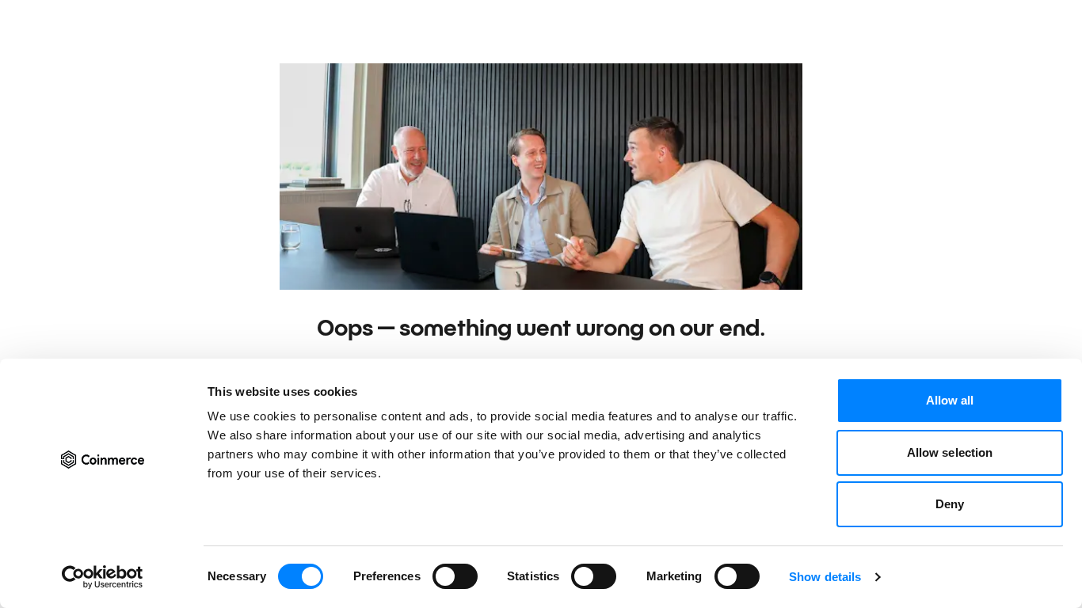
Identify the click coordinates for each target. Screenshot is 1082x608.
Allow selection (950, 452)
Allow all (950, 400)
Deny (949, 504)
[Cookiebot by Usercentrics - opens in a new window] (102, 577)
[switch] (455, 576)
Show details (825, 576)
